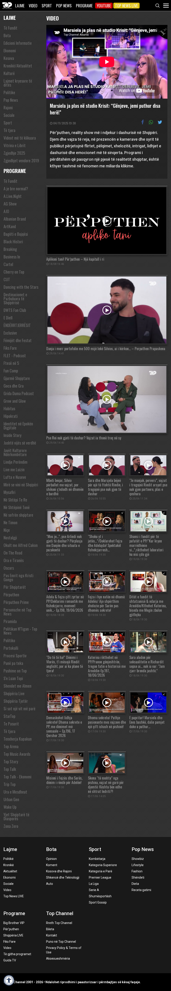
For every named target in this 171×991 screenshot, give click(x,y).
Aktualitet (10, 871)
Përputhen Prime (16, 602)
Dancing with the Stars (21, 287)
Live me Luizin (14, 469)
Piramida (10, 621)
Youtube (104, 5)
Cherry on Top (14, 272)
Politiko (9, 640)
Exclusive (10, 333)
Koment (51, 865)
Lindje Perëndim (15, 462)
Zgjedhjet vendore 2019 (21, 160)
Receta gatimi (141, 890)
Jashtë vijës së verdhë (20, 443)
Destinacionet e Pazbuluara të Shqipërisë (15, 298)
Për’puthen (11, 929)
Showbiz (138, 859)
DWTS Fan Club (15, 310)
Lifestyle (138, 865)
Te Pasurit (11, 724)
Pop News (64, 5)
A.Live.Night (13, 196)
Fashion (137, 871)
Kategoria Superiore (103, 865)
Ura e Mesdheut (15, 792)
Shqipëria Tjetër (16, 701)
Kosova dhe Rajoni (59, 871)
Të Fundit (10, 28)
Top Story (11, 761)
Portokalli (11, 648)
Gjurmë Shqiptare (17, 378)
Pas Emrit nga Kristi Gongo (18, 577)
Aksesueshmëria (58, 958)
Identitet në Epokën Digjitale (18, 426)
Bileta (50, 929)
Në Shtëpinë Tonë (17, 507)
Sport (47, 5)
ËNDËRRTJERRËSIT (17, 325)
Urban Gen (11, 799)
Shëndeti (138, 877)
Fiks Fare (10, 348)
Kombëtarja (97, 859)
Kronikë (8, 865)
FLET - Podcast (15, 355)
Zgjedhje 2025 (14, 153)
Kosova (9, 58)
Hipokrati (11, 416)
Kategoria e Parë (100, 871)
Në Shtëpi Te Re (15, 500)
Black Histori (13, 241)
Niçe (7, 530)
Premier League (100, 877)
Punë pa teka (13, 663)
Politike (9, 92)
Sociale (9, 115)
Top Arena (11, 746)
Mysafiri (9, 492)
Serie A (94, 890)
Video (33, 5)
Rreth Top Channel (59, 923)
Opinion (51, 859)
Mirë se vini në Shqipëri (21, 484)
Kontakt (51, 935)
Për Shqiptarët (15, 587)
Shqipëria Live (14, 693)
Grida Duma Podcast (19, 393)
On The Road (13, 553)
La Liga (94, 883)
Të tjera (9, 130)
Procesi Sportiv (15, 655)
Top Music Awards (17, 754)
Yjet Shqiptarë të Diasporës (16, 816)
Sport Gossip (98, 902)
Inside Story (12, 435)
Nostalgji (10, 537)
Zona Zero (11, 826)
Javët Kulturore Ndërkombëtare (15, 452)
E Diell (8, 318)
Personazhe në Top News (17, 612)
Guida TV (9, 960)
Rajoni (8, 107)
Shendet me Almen (17, 686)
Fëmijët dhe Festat (18, 340)
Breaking (10, 249)
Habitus (9, 408)
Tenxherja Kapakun (18, 739)
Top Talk (10, 769)
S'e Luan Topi (13, 678)
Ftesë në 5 (11, 363)
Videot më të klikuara (20, 138)
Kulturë (9, 73)
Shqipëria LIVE (13, 935)
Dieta (135, 883)
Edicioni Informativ (18, 43)
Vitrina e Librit (15, 145)
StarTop (9, 716)
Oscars (9, 568)
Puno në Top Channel (61, 941)
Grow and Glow (15, 401)
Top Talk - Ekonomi (17, 777)
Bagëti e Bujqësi (16, 234)
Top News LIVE (126, 5)
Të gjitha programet (17, 954)
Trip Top (10, 784)
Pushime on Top (15, 671)
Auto (49, 883)
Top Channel (59, 913)
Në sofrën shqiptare (18, 515)
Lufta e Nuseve (15, 477)
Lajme (19, 5)
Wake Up (10, 807)
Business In (12, 257)
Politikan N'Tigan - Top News (20, 631)
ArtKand (10, 226)
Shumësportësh (100, 896)
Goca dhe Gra (14, 386)
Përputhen (11, 594)
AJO (6, 211)
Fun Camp (11, 371)
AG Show (10, 204)
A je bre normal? (16, 188)
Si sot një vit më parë (19, 708)
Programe (84, 5)
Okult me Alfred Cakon (21, 545)
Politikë (8, 859)
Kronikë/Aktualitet (18, 66)
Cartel (8, 264)
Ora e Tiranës (14, 560)
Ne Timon (10, 522)
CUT (7, 279)
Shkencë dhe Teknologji (62, 877)
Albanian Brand (15, 219)
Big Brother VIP (13, 923)
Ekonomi (10, 50)
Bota (7, 35)
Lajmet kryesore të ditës (18, 83)
